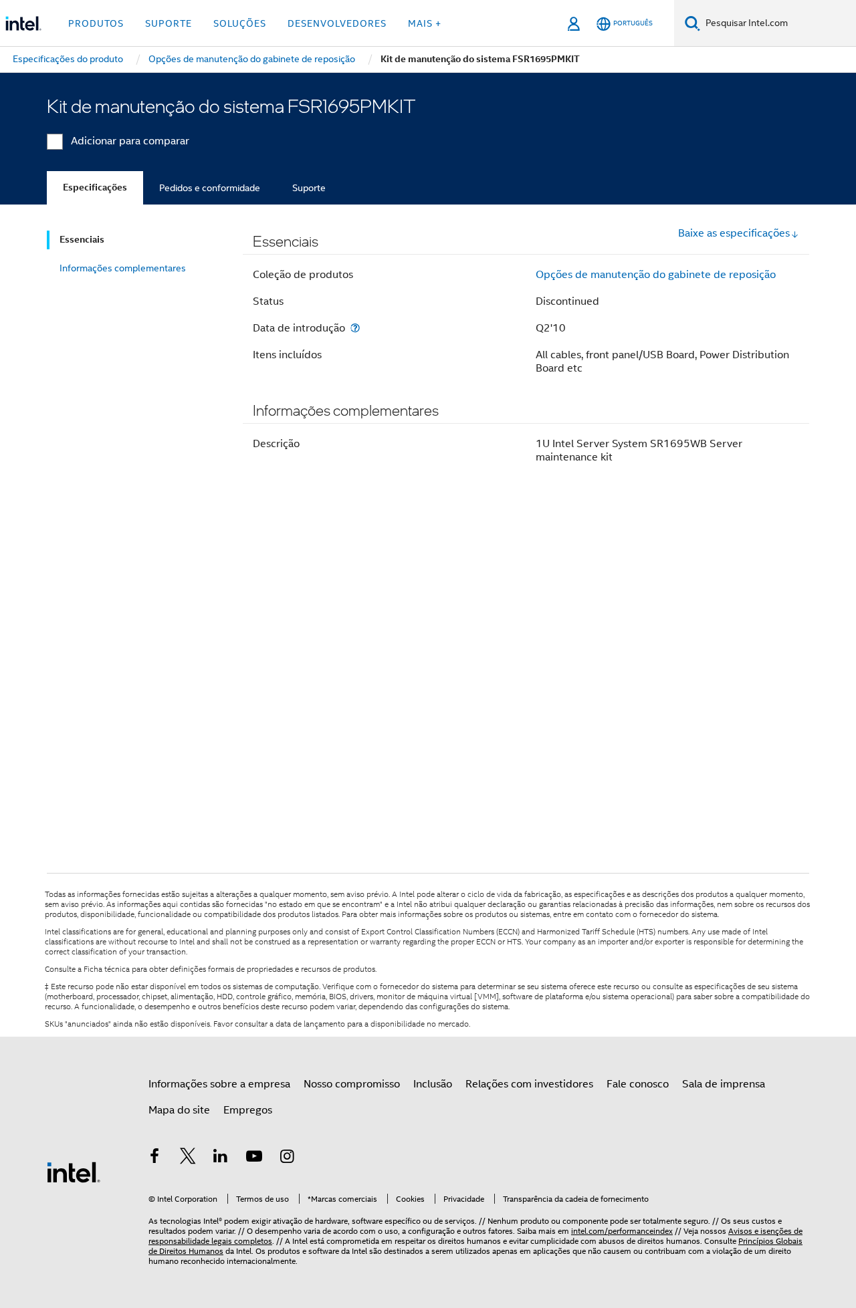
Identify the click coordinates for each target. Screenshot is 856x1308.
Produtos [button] (96, 23)
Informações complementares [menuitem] (123, 268)
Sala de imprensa (723, 1084)
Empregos (247, 1110)
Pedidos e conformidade (209, 188)
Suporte (309, 188)
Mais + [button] (424, 23)
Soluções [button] (239, 23)
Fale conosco (638, 1084)
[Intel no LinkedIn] (220, 1158)
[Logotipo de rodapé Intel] (73, 1171)
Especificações (95, 187)
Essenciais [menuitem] (82, 239)
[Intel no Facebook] (154, 1158)
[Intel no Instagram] (287, 1158)
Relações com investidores (529, 1084)
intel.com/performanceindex (622, 1231)
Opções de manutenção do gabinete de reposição (656, 274)
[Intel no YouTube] (254, 1158)
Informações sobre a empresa (219, 1084)
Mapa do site (179, 1110)
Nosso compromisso (352, 1084)
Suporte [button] (168, 23)
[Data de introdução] (355, 328)
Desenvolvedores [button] (337, 23)
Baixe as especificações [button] (734, 233)
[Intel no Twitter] (188, 1158)
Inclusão (432, 1084)
